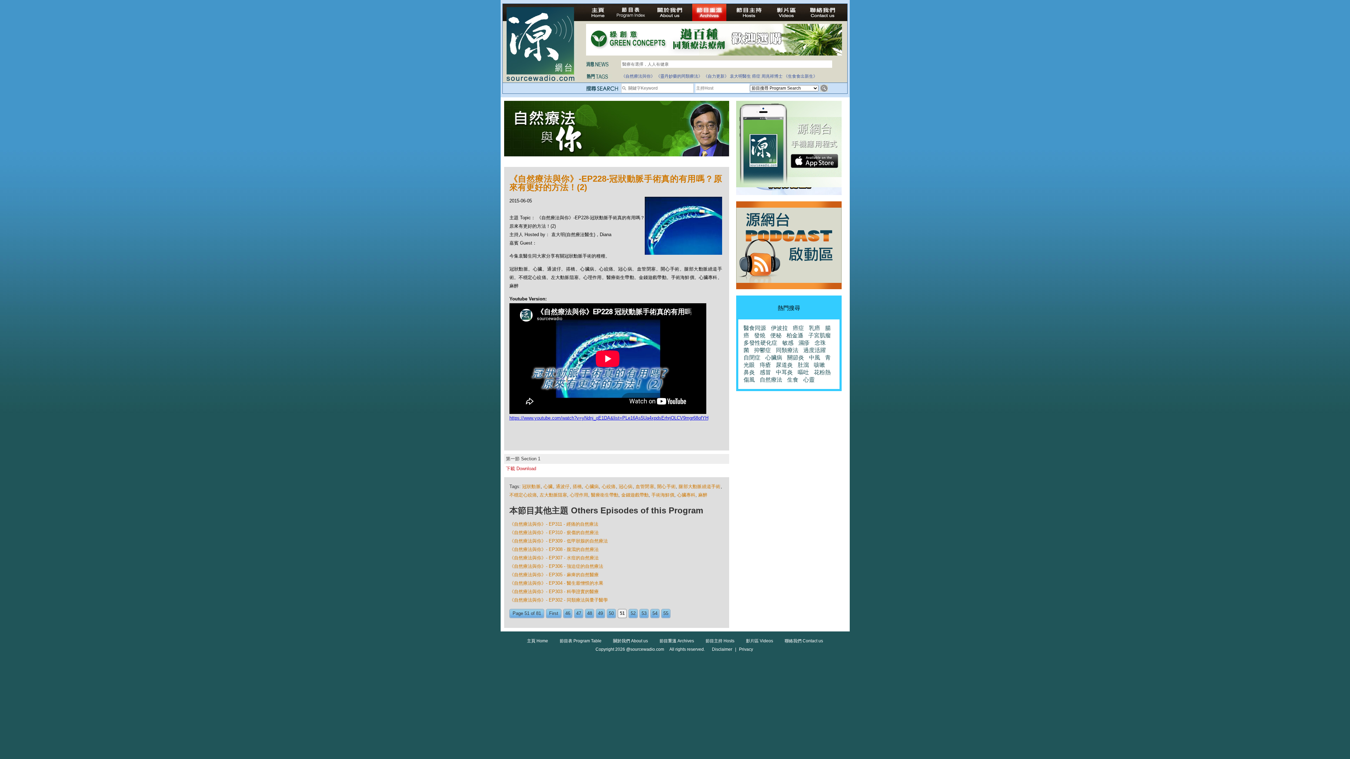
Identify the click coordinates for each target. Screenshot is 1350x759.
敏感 (787, 343)
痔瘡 (765, 365)
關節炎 (795, 358)
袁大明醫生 (740, 76)
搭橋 (577, 486)
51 (622, 613)
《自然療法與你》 (638, 76)
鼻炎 (749, 372)
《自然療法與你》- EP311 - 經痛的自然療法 (553, 524)
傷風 (749, 380)
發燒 (759, 335)
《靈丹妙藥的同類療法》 (679, 76)
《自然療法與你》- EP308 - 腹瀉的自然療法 (554, 549)
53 (644, 613)
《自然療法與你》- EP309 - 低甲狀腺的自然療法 (558, 541)
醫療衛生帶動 (604, 495)
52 (633, 613)
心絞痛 (609, 486)
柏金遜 (794, 335)
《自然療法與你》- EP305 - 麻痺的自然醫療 (554, 574)
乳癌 (814, 328)
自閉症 (752, 358)
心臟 (548, 486)
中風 (814, 358)
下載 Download (521, 468)
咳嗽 (819, 365)
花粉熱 (822, 372)
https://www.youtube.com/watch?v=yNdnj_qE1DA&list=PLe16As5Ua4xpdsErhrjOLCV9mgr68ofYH (608, 418)
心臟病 (592, 486)
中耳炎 (784, 372)
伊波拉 (779, 328)
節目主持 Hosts (720, 640)
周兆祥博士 (772, 76)
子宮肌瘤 (819, 335)
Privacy (746, 649)
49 (600, 613)
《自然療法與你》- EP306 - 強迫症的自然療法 (556, 566)
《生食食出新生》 (800, 76)
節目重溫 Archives (677, 640)
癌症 (756, 76)
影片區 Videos (759, 640)
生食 (792, 380)
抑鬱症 (762, 350)
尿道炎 (784, 365)
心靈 (809, 380)
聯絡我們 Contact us (804, 640)
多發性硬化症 (760, 343)
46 (567, 613)
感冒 (765, 372)
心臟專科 (686, 495)
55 (665, 613)
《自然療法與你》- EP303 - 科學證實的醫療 (554, 591)
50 (611, 613)
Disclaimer (722, 649)
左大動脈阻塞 (553, 495)
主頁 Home (537, 640)
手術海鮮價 (662, 495)
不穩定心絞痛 (523, 495)
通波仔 (563, 486)
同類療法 (787, 350)
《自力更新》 (716, 76)
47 (578, 613)
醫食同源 (755, 328)
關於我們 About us (630, 640)
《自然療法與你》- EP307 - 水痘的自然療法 (554, 557)
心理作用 (579, 495)
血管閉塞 (645, 486)
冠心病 (626, 486)
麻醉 (702, 495)
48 (589, 613)
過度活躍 (814, 350)
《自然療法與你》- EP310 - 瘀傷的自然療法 (554, 532)
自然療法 (771, 380)
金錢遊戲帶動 (635, 495)
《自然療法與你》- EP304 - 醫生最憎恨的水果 (556, 583)
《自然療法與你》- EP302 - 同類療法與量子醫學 (558, 600)
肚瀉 (803, 365)
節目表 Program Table (581, 640)
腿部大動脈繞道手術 (699, 486)
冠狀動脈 (531, 486)
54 (654, 613)
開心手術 (666, 486)
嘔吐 (803, 372)
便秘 (776, 335)
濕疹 (804, 343)
